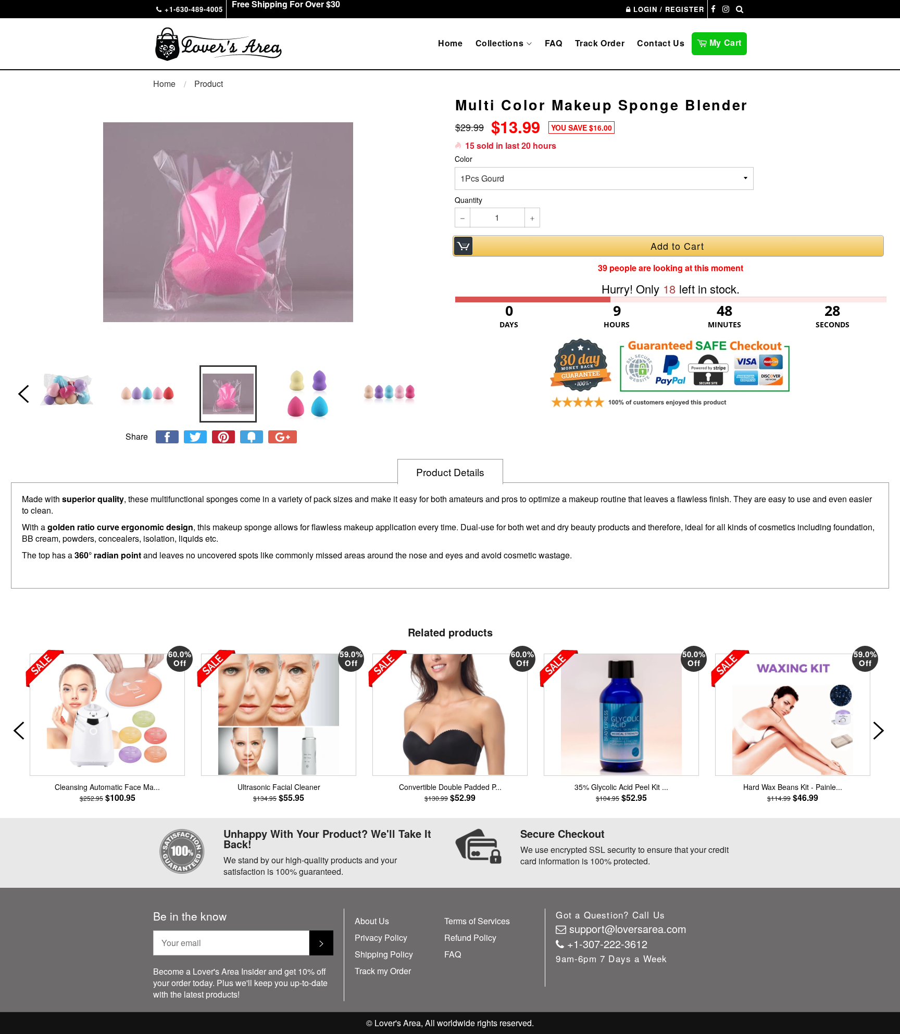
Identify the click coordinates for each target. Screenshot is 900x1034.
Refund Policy (470, 937)
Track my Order (383, 971)
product (208, 84)
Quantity (468, 200)
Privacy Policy (381, 937)
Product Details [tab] (450, 472)
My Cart (727, 41)
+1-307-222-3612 (607, 943)
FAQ (553, 43)
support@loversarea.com (627, 928)
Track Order (600, 43)
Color (463, 159)
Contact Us (660, 43)
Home (450, 43)
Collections (501, 43)
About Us (372, 921)
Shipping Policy (384, 954)
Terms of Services (477, 921)
